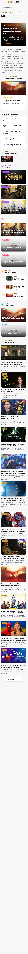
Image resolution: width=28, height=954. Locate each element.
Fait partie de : (8, 7)
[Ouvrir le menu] (24, 2)
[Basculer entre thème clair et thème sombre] (21, 2)
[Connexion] (2, 2)
